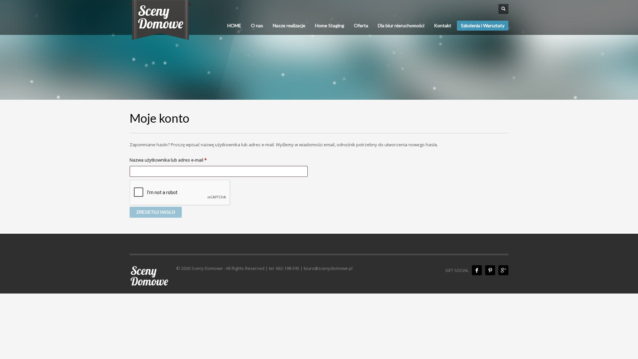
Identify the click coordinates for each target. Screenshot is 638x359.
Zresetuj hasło (155, 212)
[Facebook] (477, 270)
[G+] (503, 270)
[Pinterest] (490, 270)
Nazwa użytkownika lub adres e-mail (179, 160)
